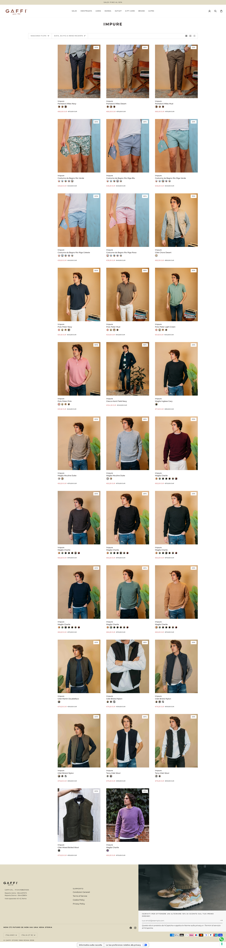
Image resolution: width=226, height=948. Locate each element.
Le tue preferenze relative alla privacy (123, 945)
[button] (98, 11)
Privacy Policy (79, 904)
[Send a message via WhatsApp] (221, 939)
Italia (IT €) (27, 935)
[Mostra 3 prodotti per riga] (190, 36)
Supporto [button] (78, 889)
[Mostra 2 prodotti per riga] (186, 36)
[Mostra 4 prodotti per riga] (195, 36)
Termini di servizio (212, 925)
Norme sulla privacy (193, 925)
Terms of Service (80, 896)
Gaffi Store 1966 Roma (17, 940)
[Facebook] (131, 928)
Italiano (10, 935)
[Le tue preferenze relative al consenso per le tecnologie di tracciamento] (222, 944)
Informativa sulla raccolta (90, 945)
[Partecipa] (220, 920)
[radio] (59, 106)
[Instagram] (135, 928)
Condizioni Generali (81, 892)
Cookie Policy (79, 900)
